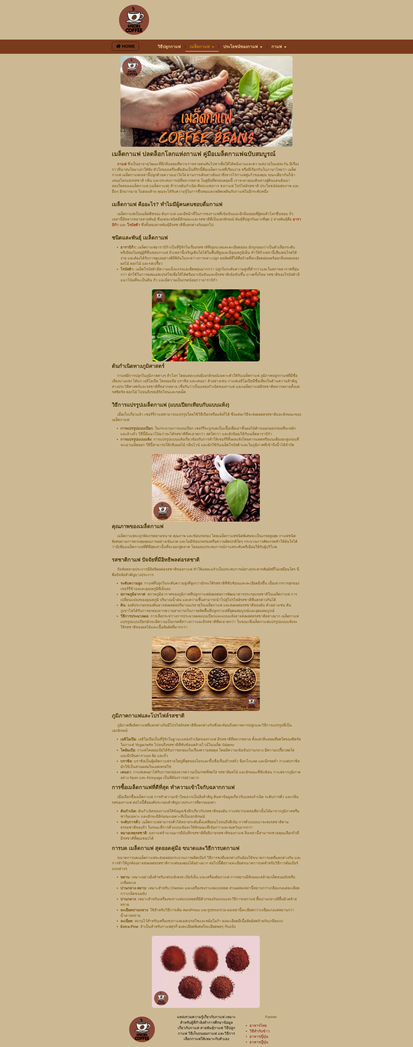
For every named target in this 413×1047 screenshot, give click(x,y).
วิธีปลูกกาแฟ (169, 46)
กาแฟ (276, 46)
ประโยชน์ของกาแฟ (240, 46)
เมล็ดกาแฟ (200, 46)
